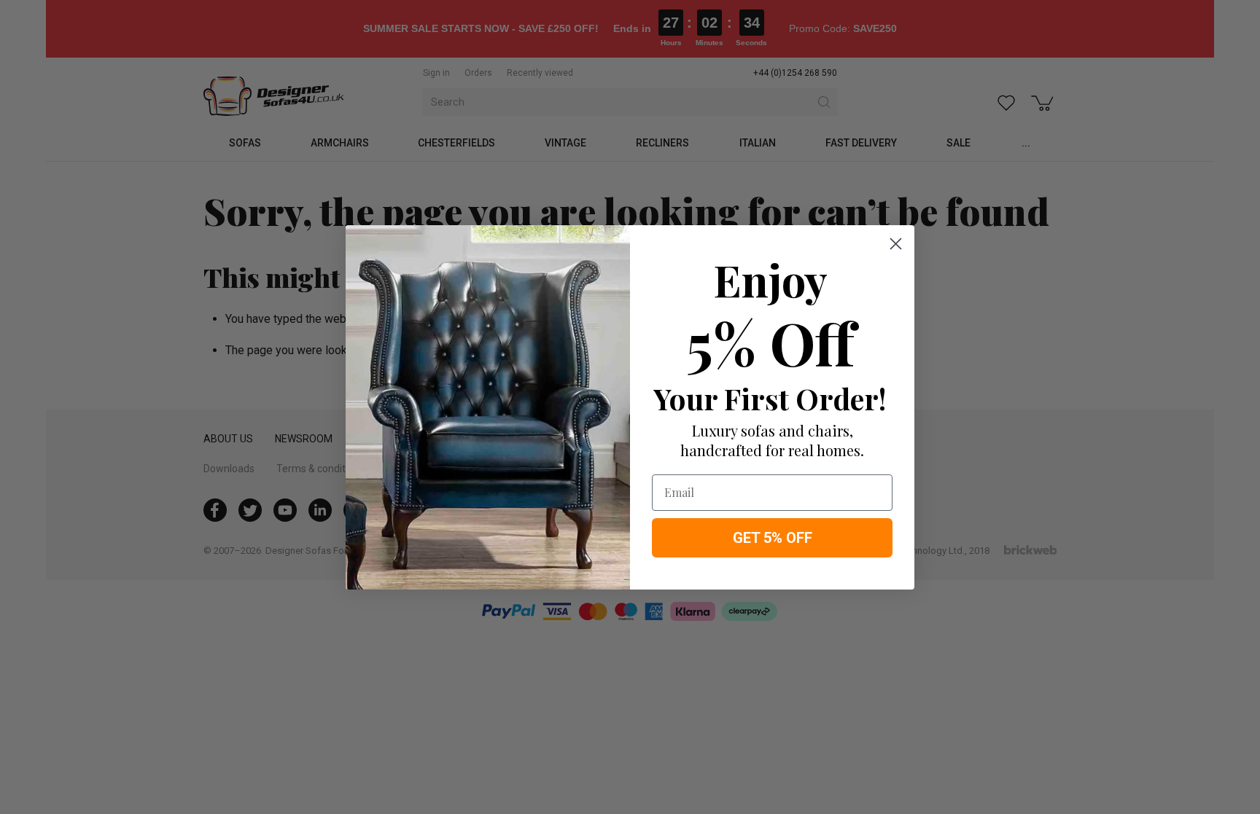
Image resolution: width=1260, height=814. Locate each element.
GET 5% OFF (772, 538)
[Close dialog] (896, 244)
